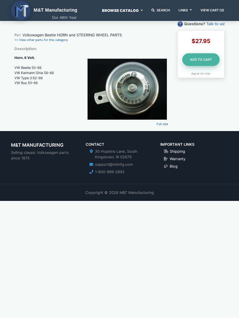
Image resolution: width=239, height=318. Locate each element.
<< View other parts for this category (41, 40)
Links (183, 10)
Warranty (178, 158)
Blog (174, 166)
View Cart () (212, 10)
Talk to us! (215, 23)
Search (163, 10)
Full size (162, 124)
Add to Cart (201, 59)
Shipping (177, 151)
